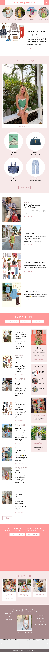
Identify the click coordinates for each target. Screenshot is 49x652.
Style (7, 19)
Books (32, 19)
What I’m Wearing (37, 230)
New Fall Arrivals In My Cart (36, 33)
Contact (41, 359)
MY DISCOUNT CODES (12, 321)
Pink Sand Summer (38, 415)
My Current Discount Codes (19, 496)
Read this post (30, 49)
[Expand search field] (46, 2)
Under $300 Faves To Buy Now (20, 360)
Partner (30, 632)
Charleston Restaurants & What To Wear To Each (20, 335)
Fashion (29, 29)
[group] (5, 644)
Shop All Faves (24, 187)
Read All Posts (7, 518)
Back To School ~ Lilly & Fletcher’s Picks (21, 431)
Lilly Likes (20, 425)
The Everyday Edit (20, 451)
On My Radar (20, 405)
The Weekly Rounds (31, 234)
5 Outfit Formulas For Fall (33, 292)
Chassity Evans (24, 610)
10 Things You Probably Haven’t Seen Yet (32, 206)
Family (19, 378)
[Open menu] (2, 2)
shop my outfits (24, 594)
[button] (1, 644)
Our (39, 443)
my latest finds (40, 594)
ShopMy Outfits (20, 19)
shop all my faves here (24, 126)
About (35, 359)
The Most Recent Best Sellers (35, 263)
